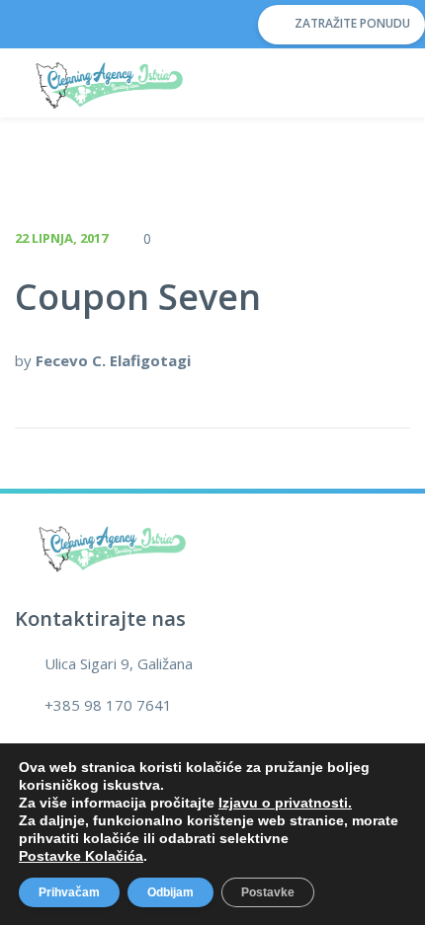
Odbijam (170, 892)
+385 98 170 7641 (108, 705)
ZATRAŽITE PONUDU (351, 23)
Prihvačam (69, 892)
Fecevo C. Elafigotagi (113, 360)
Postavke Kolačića (81, 856)
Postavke (268, 892)
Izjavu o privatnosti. (285, 802)
